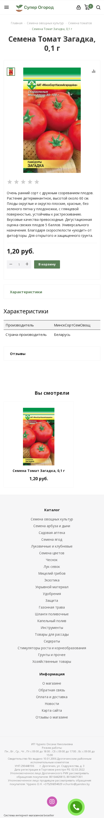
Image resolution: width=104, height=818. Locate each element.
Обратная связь (51, 690)
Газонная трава (52, 607)
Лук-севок (52, 566)
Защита (51, 600)
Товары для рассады (52, 634)
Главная (16, 23)
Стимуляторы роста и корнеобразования (52, 648)
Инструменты (52, 627)
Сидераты (52, 641)
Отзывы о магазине (52, 717)
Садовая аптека (52, 532)
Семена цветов (51, 553)
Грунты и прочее (52, 654)
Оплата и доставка (51, 697)
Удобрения (52, 593)
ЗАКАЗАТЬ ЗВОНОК (78, 807)
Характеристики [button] (26, 291)
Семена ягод (51, 539)
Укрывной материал (51, 587)
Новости (52, 703)
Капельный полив (51, 620)
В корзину (47, 264)
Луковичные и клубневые (52, 546)
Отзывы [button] (17, 353)
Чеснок (52, 559)
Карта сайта (52, 710)
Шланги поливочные (52, 614)
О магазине (51, 683)
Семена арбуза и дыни (51, 526)
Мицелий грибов (52, 573)
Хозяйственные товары (51, 661)
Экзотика (51, 580)
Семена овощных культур (52, 519)
